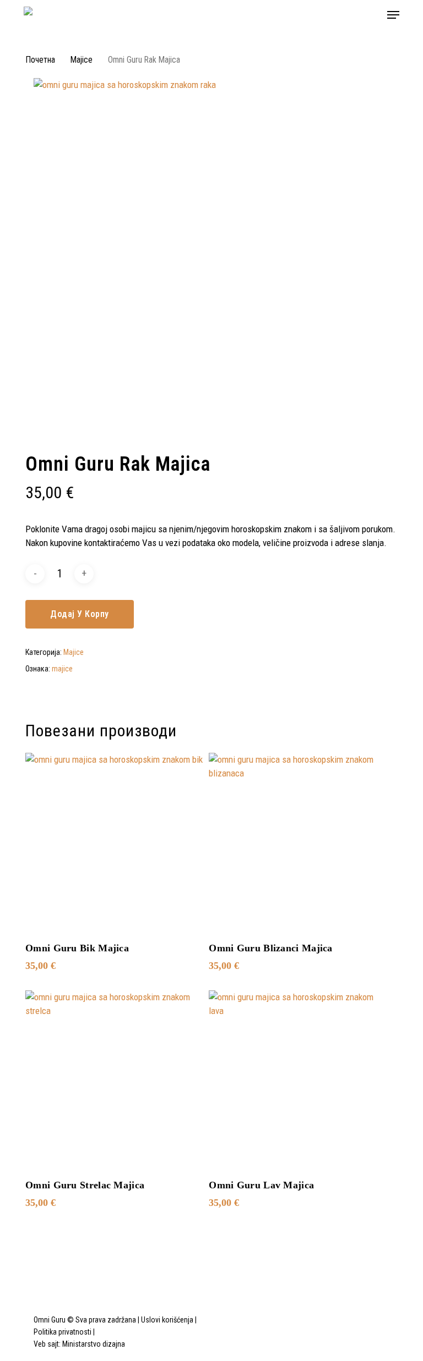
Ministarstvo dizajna (93, 1344)
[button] (393, 14)
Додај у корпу (79, 614)
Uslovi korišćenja (167, 1319)
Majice (81, 59)
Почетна (40, 59)
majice (62, 668)
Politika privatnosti (62, 1331)
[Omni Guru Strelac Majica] (114, 1079)
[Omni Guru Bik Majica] (114, 842)
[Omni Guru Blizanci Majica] (298, 842)
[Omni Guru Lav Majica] (298, 1079)
